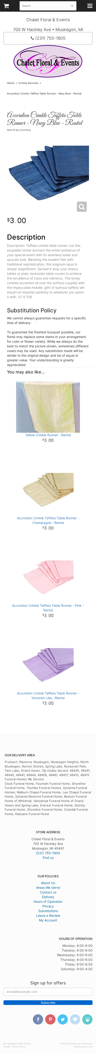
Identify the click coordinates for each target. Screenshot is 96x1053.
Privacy (48, 906)
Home (10, 83)
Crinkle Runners (28, 83)
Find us (48, 858)
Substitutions (48, 911)
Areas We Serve (48, 887)
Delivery (48, 897)
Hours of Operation (48, 901)
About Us (48, 883)
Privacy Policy (18, 1046)
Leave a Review (48, 915)
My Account (48, 920)
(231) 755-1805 (49, 38)
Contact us (48, 892)
